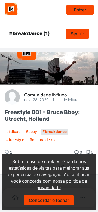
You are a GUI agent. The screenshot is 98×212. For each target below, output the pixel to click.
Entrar (80, 10)
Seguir (77, 33)
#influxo (13, 131)
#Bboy (31, 131)
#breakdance (54, 131)
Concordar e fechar (49, 200)
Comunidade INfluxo (45, 94)
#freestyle (15, 140)
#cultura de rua (43, 140)
